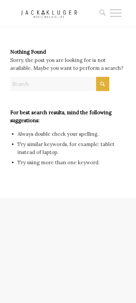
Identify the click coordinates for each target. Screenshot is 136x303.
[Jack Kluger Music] (56, 13)
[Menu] (116, 13)
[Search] (100, 13)
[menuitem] (100, 13)
